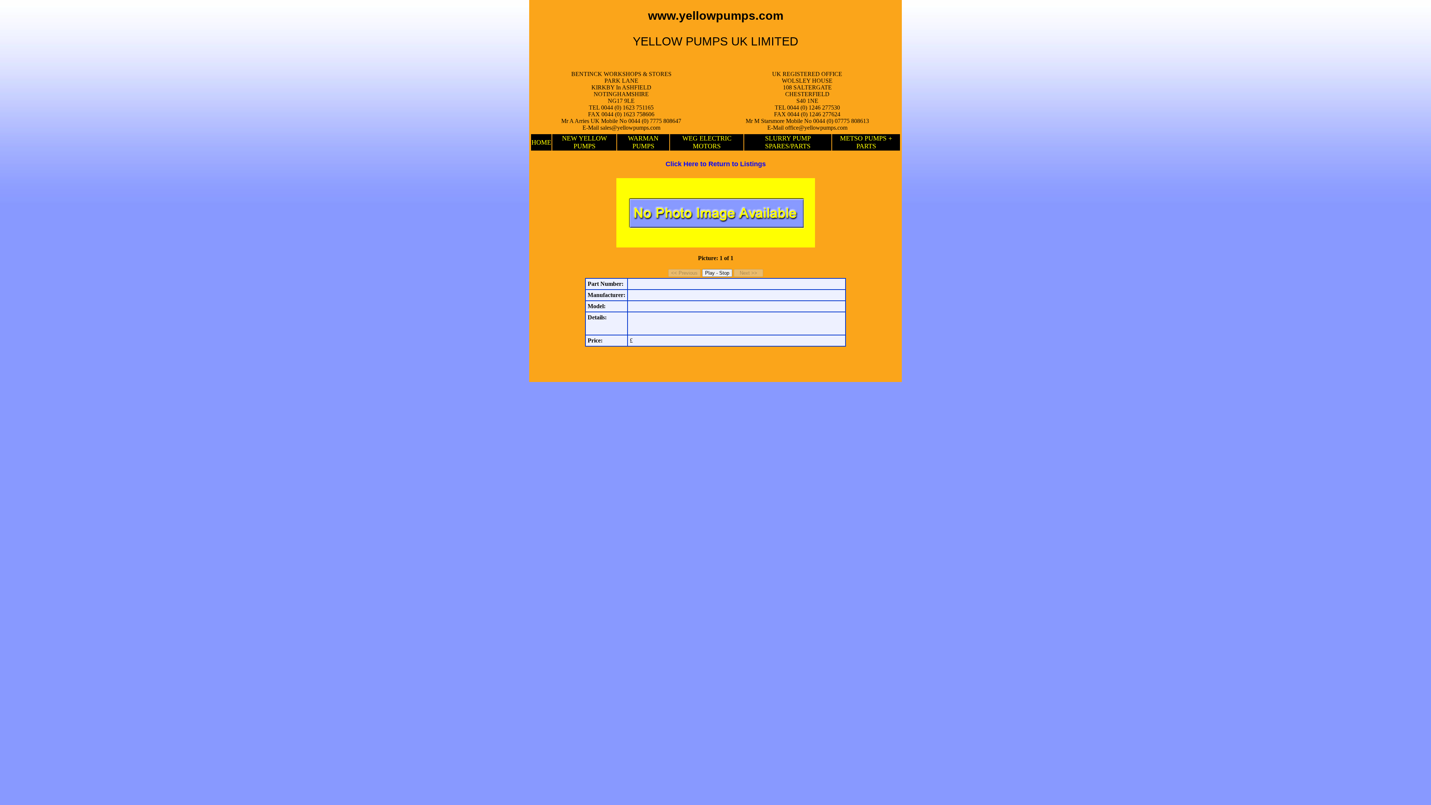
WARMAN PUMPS (643, 142)
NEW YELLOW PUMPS (584, 142)
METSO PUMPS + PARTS (866, 142)
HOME (541, 142)
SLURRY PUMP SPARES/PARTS (788, 142)
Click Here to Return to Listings (716, 164)
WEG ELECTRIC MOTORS (707, 142)
